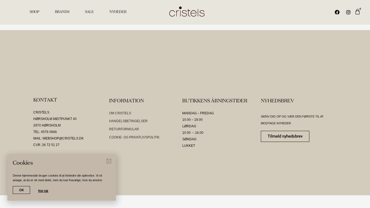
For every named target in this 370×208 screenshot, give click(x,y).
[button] (109, 161)
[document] (185, 104)
